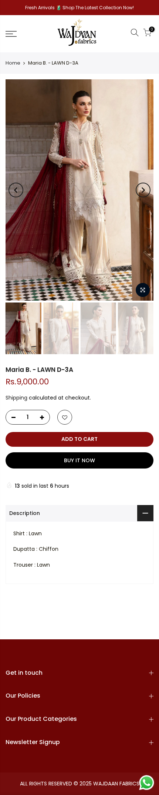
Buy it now (79, 460)
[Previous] (16, 190)
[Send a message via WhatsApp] (146, 782)
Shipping (16, 397)
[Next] (143, 190)
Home (13, 63)
